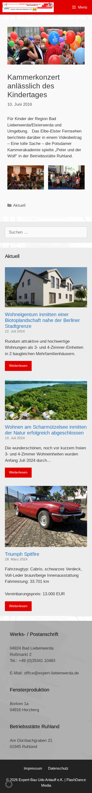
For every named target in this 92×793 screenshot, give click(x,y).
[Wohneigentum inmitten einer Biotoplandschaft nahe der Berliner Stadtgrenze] (46, 304)
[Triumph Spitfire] (46, 543)
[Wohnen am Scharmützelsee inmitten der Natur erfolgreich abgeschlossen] (46, 417)
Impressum (33, 768)
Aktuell (19, 205)
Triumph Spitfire (22, 554)
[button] (9, 784)
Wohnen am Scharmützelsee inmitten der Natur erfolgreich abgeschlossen (46, 429)
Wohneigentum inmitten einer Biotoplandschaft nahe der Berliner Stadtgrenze (42, 320)
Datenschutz (58, 768)
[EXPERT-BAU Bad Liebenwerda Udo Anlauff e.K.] (28, 7)
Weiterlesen (18, 366)
